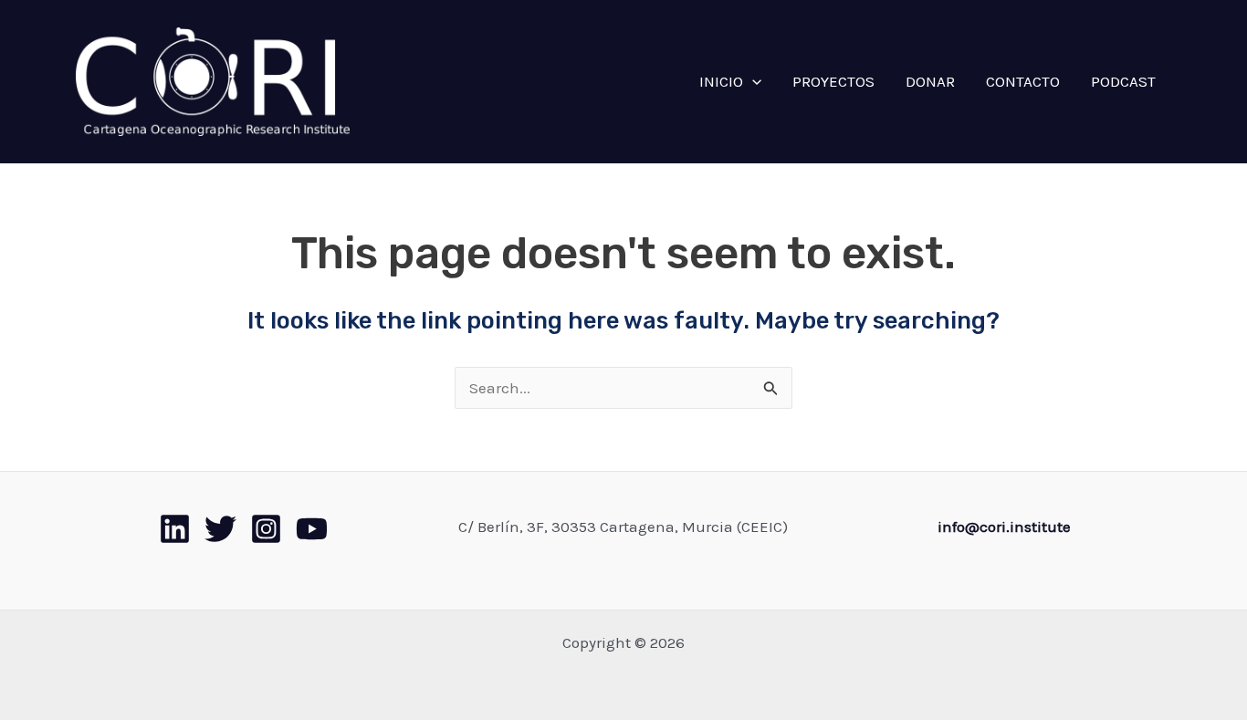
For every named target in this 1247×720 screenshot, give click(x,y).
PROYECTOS (833, 81)
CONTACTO (1023, 81)
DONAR (930, 81)
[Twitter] (220, 529)
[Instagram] (266, 529)
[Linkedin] (175, 529)
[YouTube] (312, 529)
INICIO (721, 81)
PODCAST (1123, 81)
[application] (752, 81)
